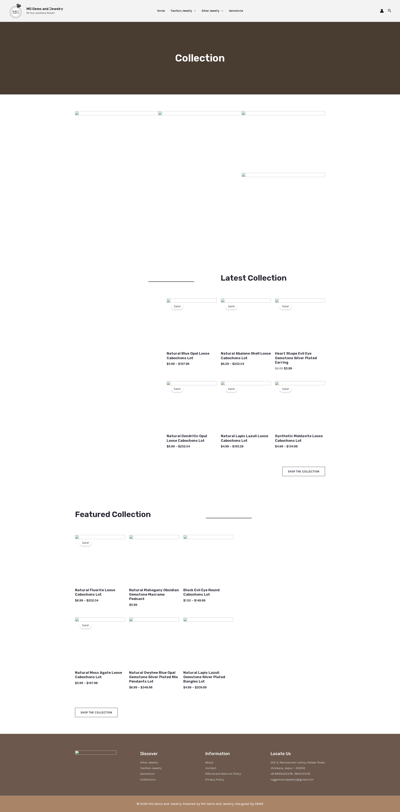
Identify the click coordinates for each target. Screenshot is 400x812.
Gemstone (236, 11)
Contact (210, 768)
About (209, 762)
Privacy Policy (214, 779)
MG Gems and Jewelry (44, 9)
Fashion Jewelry (181, 11)
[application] (194, 10)
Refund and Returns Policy (223, 774)
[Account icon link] (382, 11)
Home (161, 11)
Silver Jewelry (210, 11)
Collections (148, 779)
